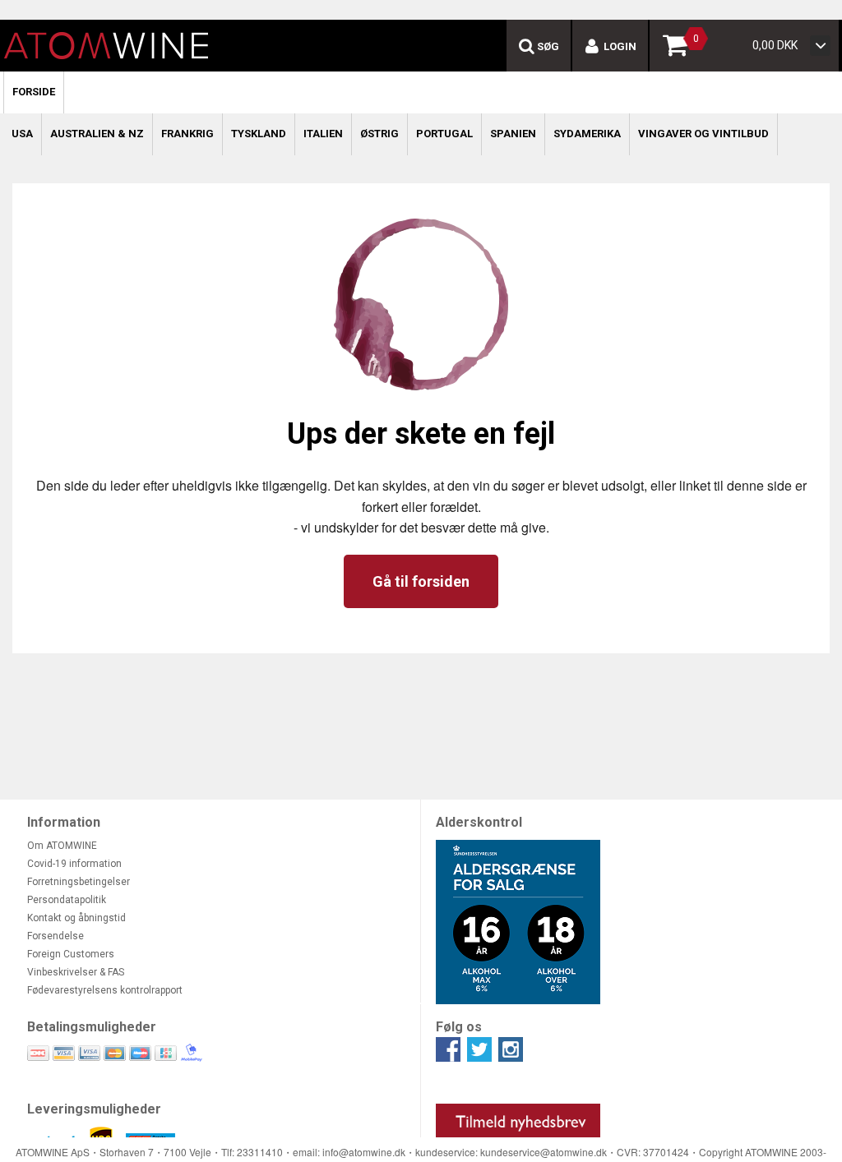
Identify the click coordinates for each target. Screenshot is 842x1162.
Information (63, 822)
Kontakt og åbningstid (76, 918)
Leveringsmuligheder (94, 1109)
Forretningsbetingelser (78, 882)
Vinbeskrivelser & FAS (75, 972)
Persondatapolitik (66, 900)
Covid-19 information (74, 863)
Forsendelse (55, 936)
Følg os (459, 1027)
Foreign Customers (70, 954)
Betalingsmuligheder (91, 1027)
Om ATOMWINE (62, 845)
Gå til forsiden (421, 581)
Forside (33, 91)
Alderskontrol (479, 822)
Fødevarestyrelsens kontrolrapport (105, 990)
